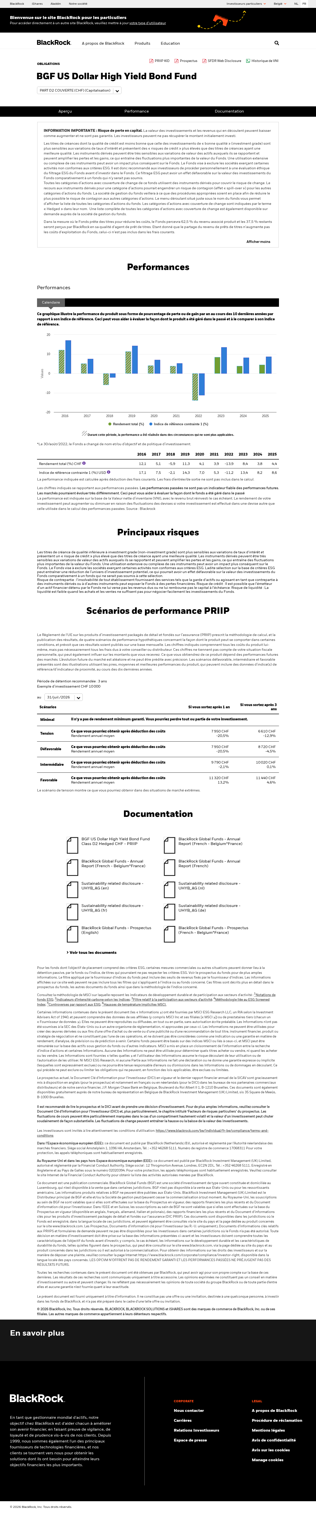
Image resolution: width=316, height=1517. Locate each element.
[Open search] (277, 43)
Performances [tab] (53, 288)
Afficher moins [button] (258, 242)
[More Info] (84, 463)
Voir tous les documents (93, 953)
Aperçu (65, 112)
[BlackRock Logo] (37, 1401)
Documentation (229, 112)
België (278, 3)
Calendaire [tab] (51, 302)
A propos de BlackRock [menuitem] (103, 44)
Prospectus (189, 61)
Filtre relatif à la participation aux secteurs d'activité (171, 999)
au (39, 697)
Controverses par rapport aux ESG (73, 1004)
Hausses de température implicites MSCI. (134, 1004)
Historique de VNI (265, 61)
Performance (136, 112)
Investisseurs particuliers (245, 3)
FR (304, 3)
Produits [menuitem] (142, 44)
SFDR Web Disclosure (224, 61)
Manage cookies (267, 1460)
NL (296, 3)
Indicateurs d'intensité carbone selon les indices (92, 999)
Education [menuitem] (170, 44)
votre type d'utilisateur (147, 23)
